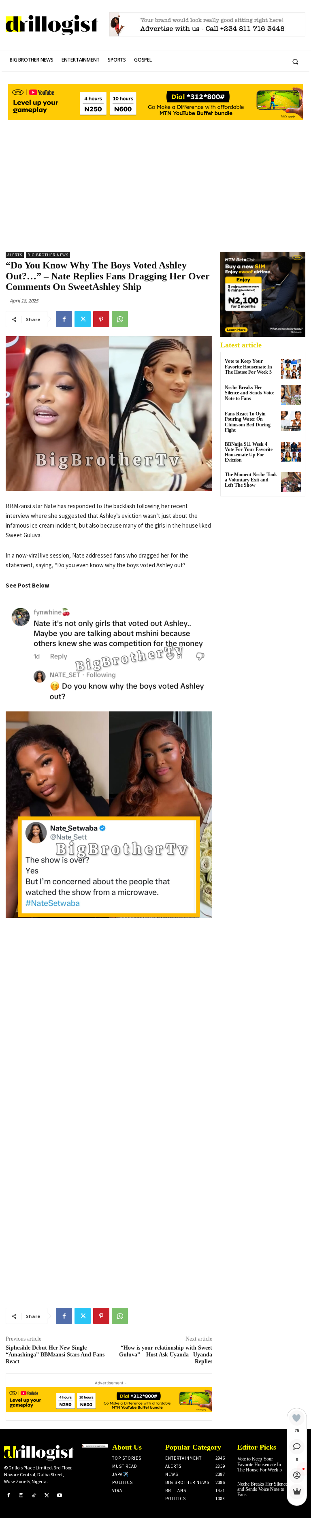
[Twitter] (83, 319)
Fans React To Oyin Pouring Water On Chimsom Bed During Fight (248, 422)
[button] (295, 61)
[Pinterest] (101, 319)
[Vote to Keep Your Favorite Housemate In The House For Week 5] (291, 369)
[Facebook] (64, 319)
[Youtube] (59, 1495)
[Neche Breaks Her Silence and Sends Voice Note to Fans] (291, 395)
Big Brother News (48, 255)
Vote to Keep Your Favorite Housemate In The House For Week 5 (248, 366)
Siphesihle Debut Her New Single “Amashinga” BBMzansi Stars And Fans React (55, 1355)
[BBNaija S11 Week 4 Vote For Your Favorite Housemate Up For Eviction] (291, 452)
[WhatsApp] (120, 319)
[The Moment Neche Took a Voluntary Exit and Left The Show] (291, 482)
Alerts (14, 255)
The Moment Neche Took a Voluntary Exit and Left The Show (251, 480)
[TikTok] (34, 1495)
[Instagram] (21, 1495)
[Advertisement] (155, 183)
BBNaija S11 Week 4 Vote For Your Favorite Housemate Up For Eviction (249, 452)
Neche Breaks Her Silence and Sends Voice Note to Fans (249, 393)
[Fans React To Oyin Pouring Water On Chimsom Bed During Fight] (291, 421)
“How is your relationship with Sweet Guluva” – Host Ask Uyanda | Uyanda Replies (165, 1355)
